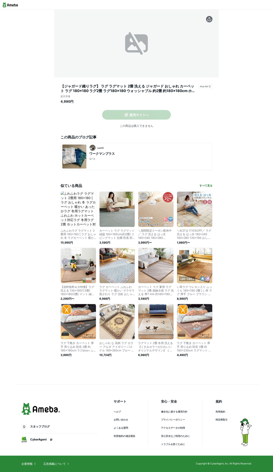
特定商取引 (222, 419)
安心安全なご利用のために (175, 435)
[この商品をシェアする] (209, 19)
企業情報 (27, 463)
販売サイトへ (139, 115)
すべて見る (205, 185)
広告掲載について (54, 463)
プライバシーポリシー (173, 419)
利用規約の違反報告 (124, 435)
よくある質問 (121, 427)
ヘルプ (117, 411)
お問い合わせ (121, 419)
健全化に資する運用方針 (174, 411)
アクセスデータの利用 (173, 427)
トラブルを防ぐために (173, 444)
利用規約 (220, 411)
